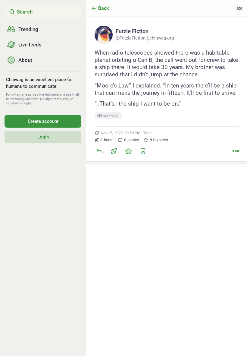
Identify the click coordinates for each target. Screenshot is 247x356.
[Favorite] (128, 151)
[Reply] (99, 151)
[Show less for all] (239, 8)
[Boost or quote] (114, 151)
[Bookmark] (143, 151)
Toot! (147, 133)
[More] (236, 151)
